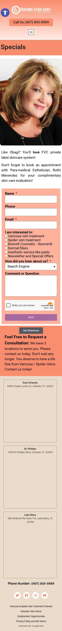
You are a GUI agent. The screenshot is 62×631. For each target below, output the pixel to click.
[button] (5, 12)
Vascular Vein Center (31, 611)
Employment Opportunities (31, 616)
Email (10, 219)
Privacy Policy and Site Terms (31, 621)
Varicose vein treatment (26, 236)
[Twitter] (17, 595)
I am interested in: (19, 232)
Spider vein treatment (24, 240)
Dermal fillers (18, 248)
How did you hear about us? (27, 261)
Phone (10, 206)
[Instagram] (35, 595)
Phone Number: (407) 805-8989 (31, 583)
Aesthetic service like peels (29, 252)
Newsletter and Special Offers (30, 256)
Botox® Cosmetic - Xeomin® (30, 244)
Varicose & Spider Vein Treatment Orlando (31, 606)
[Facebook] (26, 595)
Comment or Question (22, 273)
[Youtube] (44, 595)
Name (10, 193)
